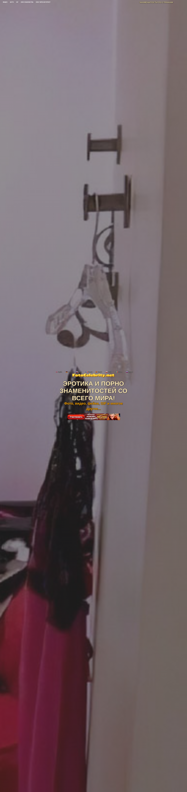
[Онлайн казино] (93, 419)
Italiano (120, 372)
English (60, 372)
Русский (130, 372)
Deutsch (70, 372)
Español (100, 372)
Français (90, 372)
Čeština (80, 372)
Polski (109, 372)
